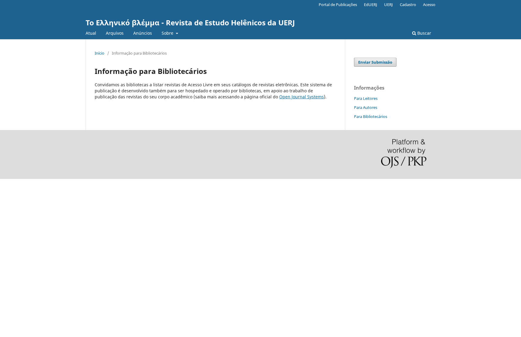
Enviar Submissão (375, 62)
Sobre (168, 33)
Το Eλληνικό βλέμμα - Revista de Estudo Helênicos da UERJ (190, 22)
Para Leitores (365, 98)
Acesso (429, 4)
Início (99, 53)
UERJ (388, 4)
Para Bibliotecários (370, 116)
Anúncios (142, 33)
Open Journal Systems (301, 97)
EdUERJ (370, 4)
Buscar (423, 33)
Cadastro (408, 4)
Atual (91, 33)
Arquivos (115, 33)
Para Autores (365, 107)
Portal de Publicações (338, 4)
